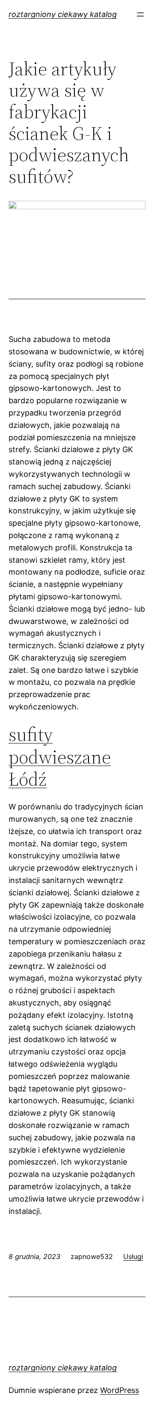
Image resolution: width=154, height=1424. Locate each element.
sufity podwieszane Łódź (60, 756)
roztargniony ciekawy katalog (63, 14)
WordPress (119, 1390)
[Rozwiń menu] (140, 14)
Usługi (133, 1256)
